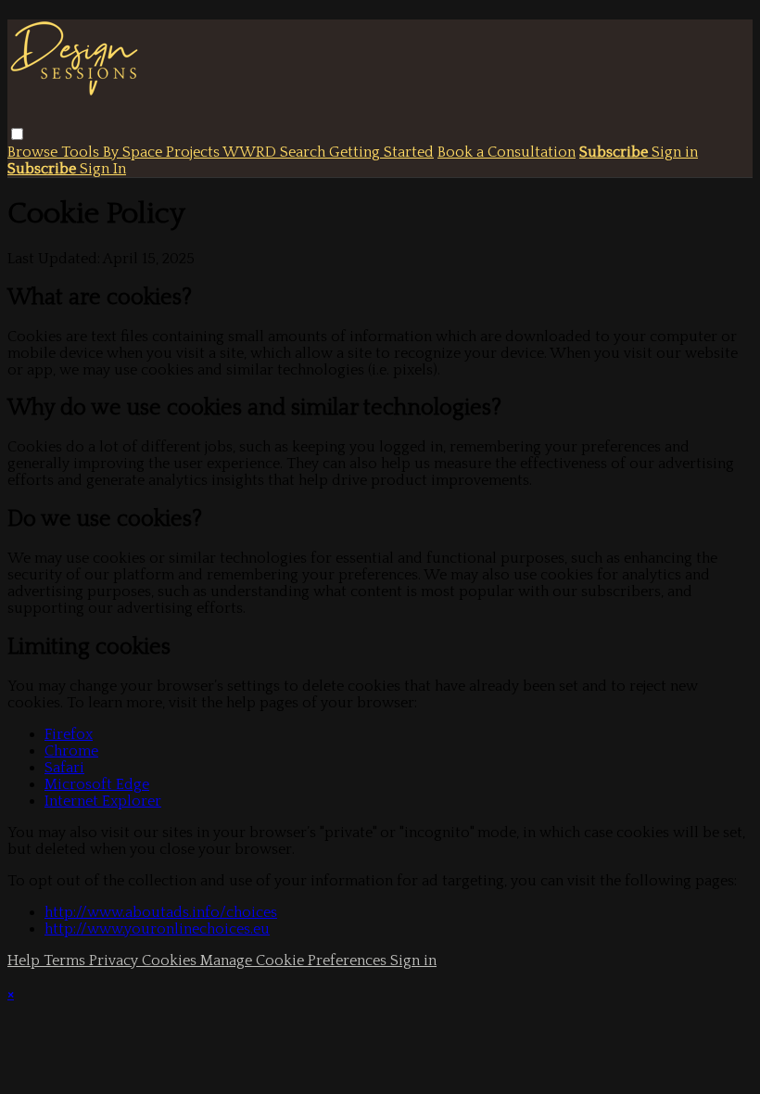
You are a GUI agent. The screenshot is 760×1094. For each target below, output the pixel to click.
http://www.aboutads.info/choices (160, 912)
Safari (64, 767)
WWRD (251, 152)
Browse (34, 152)
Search (304, 152)
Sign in (675, 152)
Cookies (171, 960)
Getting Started (381, 152)
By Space (134, 152)
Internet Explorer (102, 801)
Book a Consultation (506, 152)
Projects (194, 152)
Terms (66, 960)
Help (25, 960)
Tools (82, 152)
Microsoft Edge (96, 784)
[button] (17, 134)
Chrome (71, 751)
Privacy (115, 960)
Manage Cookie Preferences (295, 960)
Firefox (68, 734)
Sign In (103, 168)
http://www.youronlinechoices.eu (157, 929)
